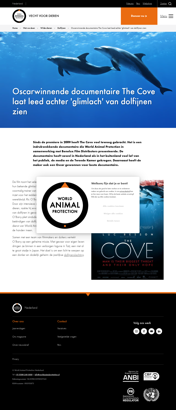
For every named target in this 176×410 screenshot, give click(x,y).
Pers (59, 345)
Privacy (15, 359)
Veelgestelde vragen (66, 337)
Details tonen (113, 221)
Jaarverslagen (18, 328)
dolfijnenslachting (74, 254)
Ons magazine (19, 337)
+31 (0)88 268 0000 (24, 375)
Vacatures (61, 328)
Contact (62, 321)
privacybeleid (125, 191)
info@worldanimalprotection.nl (47, 375)
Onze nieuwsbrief (20, 345)
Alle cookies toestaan (113, 206)
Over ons (18, 321)
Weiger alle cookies (113, 214)
